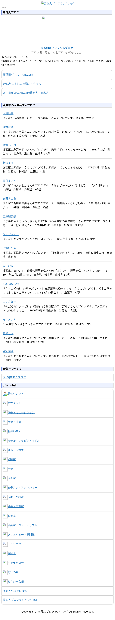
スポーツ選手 (16, 450)
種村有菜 (8, 127)
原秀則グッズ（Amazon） (18, 74)
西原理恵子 (9, 216)
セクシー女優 (16, 581)
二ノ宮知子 (9, 301)
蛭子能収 (8, 266)
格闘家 (12, 459)
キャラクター (16, 562)
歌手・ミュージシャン (21, 412)
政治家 (12, 515)
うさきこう (9, 319)
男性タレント (16, 393)
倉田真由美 (9, 198)
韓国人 (12, 553)
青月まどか (9, 180)
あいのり (13, 572)
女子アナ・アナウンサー (22, 487)
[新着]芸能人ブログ (14, 377)
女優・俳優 (14, 421)
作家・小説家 (16, 496)
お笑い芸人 (14, 431)
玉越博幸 (8, 113)
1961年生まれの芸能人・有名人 (22, 83)
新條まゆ (8, 162)
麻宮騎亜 (8, 351)
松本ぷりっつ (11, 283)
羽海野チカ (9, 248)
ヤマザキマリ (11, 234)
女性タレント (16, 403)
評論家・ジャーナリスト (22, 525)
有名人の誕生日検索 (15, 590)
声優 (10, 468)
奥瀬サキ (8, 333)
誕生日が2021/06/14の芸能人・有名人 (26, 92)
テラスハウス (16, 543)
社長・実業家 (16, 506)
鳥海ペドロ (9, 145)
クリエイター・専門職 (21, 534)
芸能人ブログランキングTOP (20, 599)
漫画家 (12, 478)
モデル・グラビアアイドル (24, 440)
